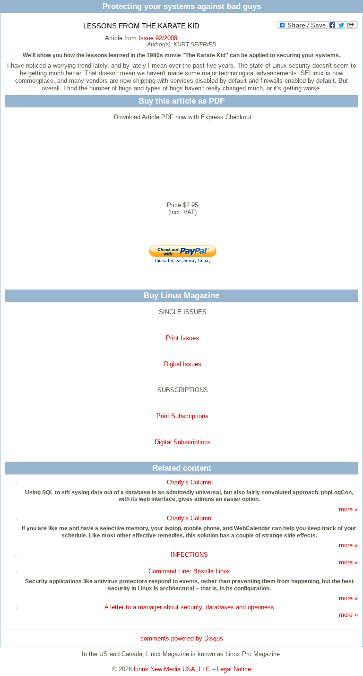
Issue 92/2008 (157, 38)
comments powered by (181, 638)
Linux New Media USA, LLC (172, 669)
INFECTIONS (189, 554)
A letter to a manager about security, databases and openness (189, 607)
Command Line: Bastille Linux (189, 571)
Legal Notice (234, 669)
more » (348, 509)
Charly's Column (189, 482)
